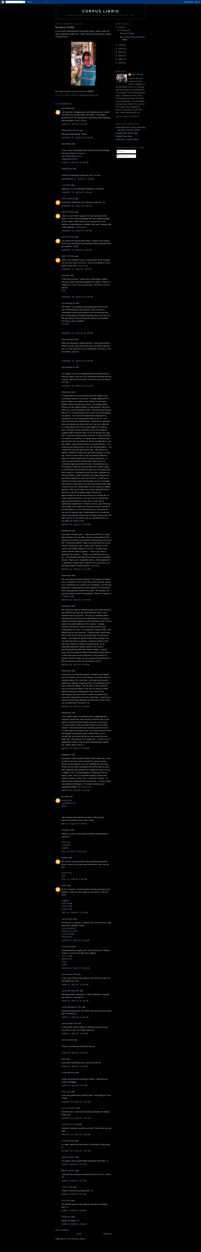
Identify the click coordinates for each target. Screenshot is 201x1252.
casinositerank (67, 1040)
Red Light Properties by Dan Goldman (70, 91)
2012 (120, 49)
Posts (121, 151)
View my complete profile (127, 116)
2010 (120, 56)
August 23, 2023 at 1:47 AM (76, 1118)
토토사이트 (66, 842)
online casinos (80, 121)
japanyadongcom (68, 367)
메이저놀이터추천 (77, 521)
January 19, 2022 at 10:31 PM (77, 386)
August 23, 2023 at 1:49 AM (76, 1151)
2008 (120, 63)
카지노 (64, 962)
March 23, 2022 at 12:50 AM (76, 600)
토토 (104, 202)
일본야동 (75, 352)
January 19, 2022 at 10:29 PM (77, 297)
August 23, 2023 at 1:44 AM (76, 1102)
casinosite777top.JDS (70, 991)
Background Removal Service (73, 153)
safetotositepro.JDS (69, 1023)
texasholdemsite (68, 1072)
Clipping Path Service (70, 130)
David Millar (66, 144)
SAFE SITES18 (68, 199)
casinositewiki (67, 919)
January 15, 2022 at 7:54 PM (77, 206)
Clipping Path (67, 169)
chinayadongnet (68, 339)
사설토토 (98, 661)
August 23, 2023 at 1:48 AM (76, 1135)
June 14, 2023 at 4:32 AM (75, 1066)
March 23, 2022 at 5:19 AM (76, 707)
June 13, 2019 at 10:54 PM (75, 163)
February (124, 30)
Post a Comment (62, 1230)
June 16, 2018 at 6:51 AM (75, 124)
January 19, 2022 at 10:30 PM (77, 333)
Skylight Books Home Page (126, 133)
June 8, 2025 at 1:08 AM (74, 1211)
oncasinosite (67, 947)
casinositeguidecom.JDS (71, 1007)
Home (79, 1234)
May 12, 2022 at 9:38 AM (74, 824)
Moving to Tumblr (127, 33)
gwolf (64, 1059)
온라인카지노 (67, 873)
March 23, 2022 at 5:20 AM (76, 748)
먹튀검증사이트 (83, 703)
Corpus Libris (100, 11)
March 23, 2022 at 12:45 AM (76, 569)
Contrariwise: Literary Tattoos (127, 139)
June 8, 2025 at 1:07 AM (74, 1164)
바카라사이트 (80, 227)
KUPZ (64, 885)
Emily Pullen (137, 74)
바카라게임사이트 (69, 803)
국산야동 (65, 324)
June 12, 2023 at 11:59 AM (75, 1034)
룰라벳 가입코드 (68, 1171)
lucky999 (65, 797)
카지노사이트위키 (69, 928)
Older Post (107, 1234)
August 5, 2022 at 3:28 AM (76, 940)
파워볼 (75, 246)
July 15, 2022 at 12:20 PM (75, 913)
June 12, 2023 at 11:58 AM (75, 1017)
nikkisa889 (66, 108)
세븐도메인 (95, 566)
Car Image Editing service (72, 156)
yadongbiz (66, 275)
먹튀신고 (81, 745)
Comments (123, 156)
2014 (120, 27)
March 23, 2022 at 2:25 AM (76, 665)
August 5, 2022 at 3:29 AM (76, 968)
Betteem (65, 858)
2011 (120, 52)
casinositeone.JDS (69, 974)
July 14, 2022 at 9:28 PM (74, 879)
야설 (63, 291)
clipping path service (70, 159)
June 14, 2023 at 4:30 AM (75, 1053)
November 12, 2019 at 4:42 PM (78, 179)
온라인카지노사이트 (70, 931)
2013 (120, 45)
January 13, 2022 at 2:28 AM (77, 192)
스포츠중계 (66, 185)
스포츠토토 (66, 845)
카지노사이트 (82, 266)
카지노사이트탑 (68, 934)
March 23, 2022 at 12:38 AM (76, 525)
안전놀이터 (66, 1217)
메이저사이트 (86, 787)
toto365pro (66, 830)
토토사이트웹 (67, 903)
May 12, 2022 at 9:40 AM (74, 851)
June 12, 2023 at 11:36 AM (75, 985)
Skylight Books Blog (124, 136)
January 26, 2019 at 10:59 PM (77, 138)
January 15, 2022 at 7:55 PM (77, 231)
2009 (120, 59)
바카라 (64, 806)
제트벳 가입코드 (68, 1157)
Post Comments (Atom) (75, 1239)
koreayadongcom (68, 303)
